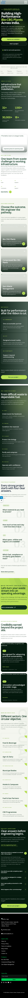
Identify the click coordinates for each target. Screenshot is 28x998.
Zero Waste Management (7, 964)
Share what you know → (8, 572)
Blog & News (4, 948)
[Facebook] (1, 983)
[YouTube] (8, 983)
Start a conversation (7, 607)
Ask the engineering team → (9, 845)
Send (14, 979)
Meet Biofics (4, 192)
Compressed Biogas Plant (8, 962)
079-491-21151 (1, 497)
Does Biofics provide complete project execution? (11, 871)
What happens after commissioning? (11, 889)
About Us (3, 941)
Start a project (14, 44)
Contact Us (4, 953)
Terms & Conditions (6, 946)
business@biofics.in (1, 500)
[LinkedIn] (6, 983)
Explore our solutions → (14, 39)
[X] (10, 983)
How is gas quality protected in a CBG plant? (11, 884)
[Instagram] (3, 983)
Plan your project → (14, 377)
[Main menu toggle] (25, 2)
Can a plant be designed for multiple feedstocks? (11, 878)
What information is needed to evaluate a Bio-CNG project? (12, 853)
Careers (3, 951)
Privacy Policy (5, 943)
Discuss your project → (14, 906)
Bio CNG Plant (5, 959)
